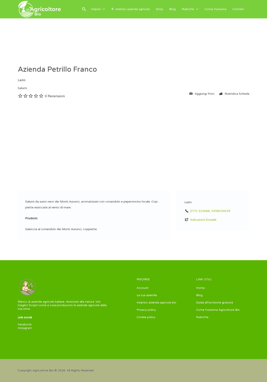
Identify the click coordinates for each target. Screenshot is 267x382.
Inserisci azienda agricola (132, 9)
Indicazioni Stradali (203, 220)
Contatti (238, 9)
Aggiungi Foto (204, 94)
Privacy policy (146, 310)
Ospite (96, 9)
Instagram (25, 328)
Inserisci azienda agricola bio (156, 302)
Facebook (24, 324)
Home (200, 288)
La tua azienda (147, 295)
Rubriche (188, 9)
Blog (172, 9)
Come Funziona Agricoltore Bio (218, 310)
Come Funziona (215, 9)
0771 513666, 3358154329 (210, 211)
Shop (159, 9)
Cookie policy (146, 317)
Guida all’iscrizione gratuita (214, 302)
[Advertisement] (133, 130)
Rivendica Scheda (236, 94)
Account (143, 288)
